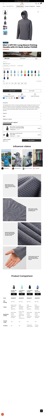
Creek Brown (4, 74)
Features (5, 113)
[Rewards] (41, 410)
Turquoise (11, 71)
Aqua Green (38, 74)
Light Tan (7, 74)
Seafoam (18, 74)
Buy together (32, 140)
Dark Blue (7, 71)
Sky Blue (21, 74)
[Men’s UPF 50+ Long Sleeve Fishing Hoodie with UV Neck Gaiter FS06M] (6, 65)
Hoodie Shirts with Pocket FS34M (37, 292)
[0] (40, 3)
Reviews (38, 6)
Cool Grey (38, 71)
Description (5, 102)
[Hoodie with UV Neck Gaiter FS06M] (14, 284)
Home (4, 6)
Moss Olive (11, 74)
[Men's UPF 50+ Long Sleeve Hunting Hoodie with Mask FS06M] (13, 65)
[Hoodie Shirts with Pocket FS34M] (38, 284)
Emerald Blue (28, 71)
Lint (31, 74)
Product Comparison (30, 6)
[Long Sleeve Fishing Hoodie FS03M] (22, 284)
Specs (4, 116)
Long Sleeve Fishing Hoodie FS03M (21, 292)
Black (35, 71)
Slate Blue (28, 74)
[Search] (36, 3)
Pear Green (25, 71)
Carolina (14, 71)
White (18, 71)
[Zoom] (38, 12)
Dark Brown (14, 74)
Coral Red (25, 74)
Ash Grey (21, 71)
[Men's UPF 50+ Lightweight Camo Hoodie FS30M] (20, 65)
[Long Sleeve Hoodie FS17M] (30, 284)
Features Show (20, 6)
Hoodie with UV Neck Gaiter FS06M (13, 292)
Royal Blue (4, 78)
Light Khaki (35, 74)
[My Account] (38, 3)
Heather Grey (4, 71)
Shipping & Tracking (7, 119)
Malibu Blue (31, 71)
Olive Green (7, 78)
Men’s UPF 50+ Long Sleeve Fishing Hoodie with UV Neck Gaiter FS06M (17, 127)
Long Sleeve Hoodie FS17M (29, 292)
